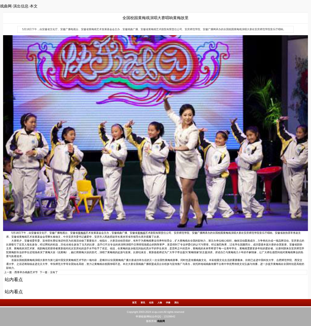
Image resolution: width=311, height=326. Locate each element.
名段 (151, 302)
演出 (176, 302)
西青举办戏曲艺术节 (26, 272)
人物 (159, 302)
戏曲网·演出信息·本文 (19, 6)
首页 (134, 302)
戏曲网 (161, 321)
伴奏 (168, 302)
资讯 (143, 302)
